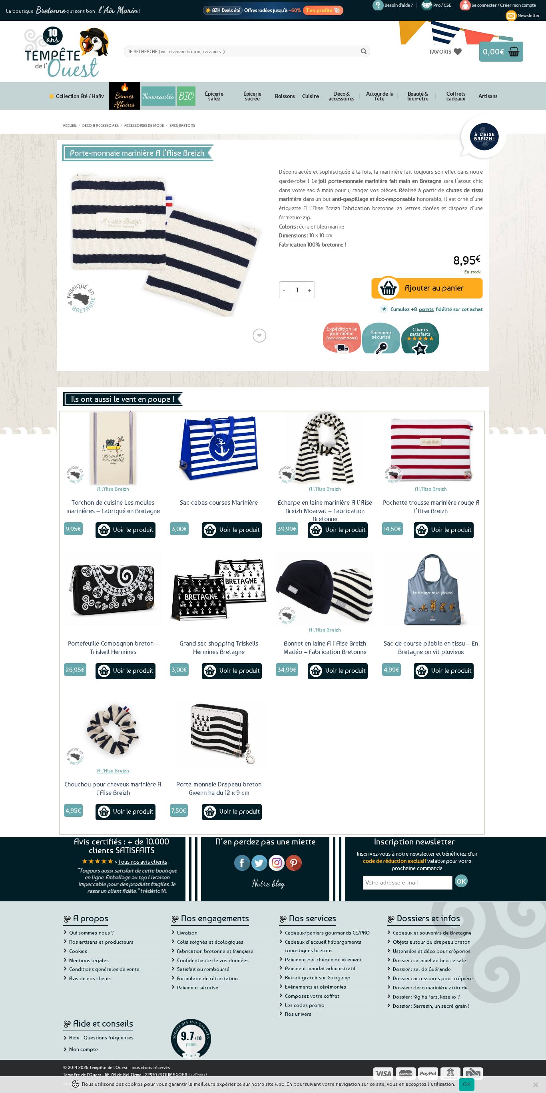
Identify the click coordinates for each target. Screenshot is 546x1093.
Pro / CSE (442, 5)
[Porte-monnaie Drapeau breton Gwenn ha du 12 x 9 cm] (219, 730)
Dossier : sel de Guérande (422, 969)
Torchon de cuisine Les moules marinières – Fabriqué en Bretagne (113, 506)
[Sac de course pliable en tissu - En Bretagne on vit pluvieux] (431, 589)
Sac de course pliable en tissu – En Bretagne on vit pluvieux (431, 647)
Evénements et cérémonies (315, 986)
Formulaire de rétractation (207, 978)
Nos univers (298, 1014)
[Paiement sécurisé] (381, 354)
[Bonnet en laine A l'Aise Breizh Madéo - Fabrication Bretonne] (325, 589)
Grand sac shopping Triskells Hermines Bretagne (218, 647)
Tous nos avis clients (142, 861)
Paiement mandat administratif (320, 968)
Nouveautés (158, 96)
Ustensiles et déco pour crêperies (431, 951)
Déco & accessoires (342, 96)
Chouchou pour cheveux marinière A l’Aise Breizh (112, 788)
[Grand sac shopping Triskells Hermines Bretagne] (219, 589)
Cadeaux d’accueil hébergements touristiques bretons (323, 946)
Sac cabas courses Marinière (219, 502)
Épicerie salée (214, 96)
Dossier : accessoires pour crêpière (433, 978)
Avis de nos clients (90, 978)
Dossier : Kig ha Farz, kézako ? (426, 996)
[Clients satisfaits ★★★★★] (420, 354)
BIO (186, 96)
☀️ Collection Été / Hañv (76, 96)
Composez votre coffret (312, 996)
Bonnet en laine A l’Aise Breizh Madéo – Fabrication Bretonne (325, 647)
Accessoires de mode (144, 125)
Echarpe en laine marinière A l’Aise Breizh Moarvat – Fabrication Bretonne (325, 510)
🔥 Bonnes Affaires (124, 95)
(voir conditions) (342, 337)
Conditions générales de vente (104, 969)
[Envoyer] (364, 51)
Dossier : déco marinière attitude (430, 987)
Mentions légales (89, 960)
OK (466, 1084)
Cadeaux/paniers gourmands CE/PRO (327, 932)
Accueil (70, 125)
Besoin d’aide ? (399, 5)
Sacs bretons (182, 125)
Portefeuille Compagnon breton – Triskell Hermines (113, 647)
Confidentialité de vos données (213, 960)
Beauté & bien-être (417, 96)
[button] (504, 5)
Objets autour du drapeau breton (431, 942)
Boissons (285, 96)
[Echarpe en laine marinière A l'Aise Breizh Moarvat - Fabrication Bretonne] (325, 448)
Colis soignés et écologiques (210, 942)
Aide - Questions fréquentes (101, 1037)
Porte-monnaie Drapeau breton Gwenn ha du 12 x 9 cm (218, 788)
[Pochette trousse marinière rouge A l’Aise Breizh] (431, 448)
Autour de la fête (380, 96)
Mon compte (83, 1049)
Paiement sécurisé (197, 987)
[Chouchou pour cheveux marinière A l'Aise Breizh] (113, 730)
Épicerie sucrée (252, 96)
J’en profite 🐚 (323, 10)
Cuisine (310, 96)
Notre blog (268, 883)
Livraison (187, 932)
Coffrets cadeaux (455, 96)
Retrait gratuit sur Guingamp (318, 977)
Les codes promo (305, 1005)
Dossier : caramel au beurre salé (429, 960)
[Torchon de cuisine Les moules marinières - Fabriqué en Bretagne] (113, 448)
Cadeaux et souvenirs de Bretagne (432, 932)
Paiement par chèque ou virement (323, 959)
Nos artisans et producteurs (101, 942)
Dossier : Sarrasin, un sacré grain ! (431, 1006)
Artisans (487, 96)
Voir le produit (133, 529)
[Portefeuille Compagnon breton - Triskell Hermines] (113, 589)
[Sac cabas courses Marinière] (219, 448)
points (426, 309)
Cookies (78, 951)
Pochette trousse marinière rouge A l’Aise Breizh (431, 506)
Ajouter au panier (434, 287)
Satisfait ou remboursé (203, 969)
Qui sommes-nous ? (91, 932)
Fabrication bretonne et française (215, 951)
